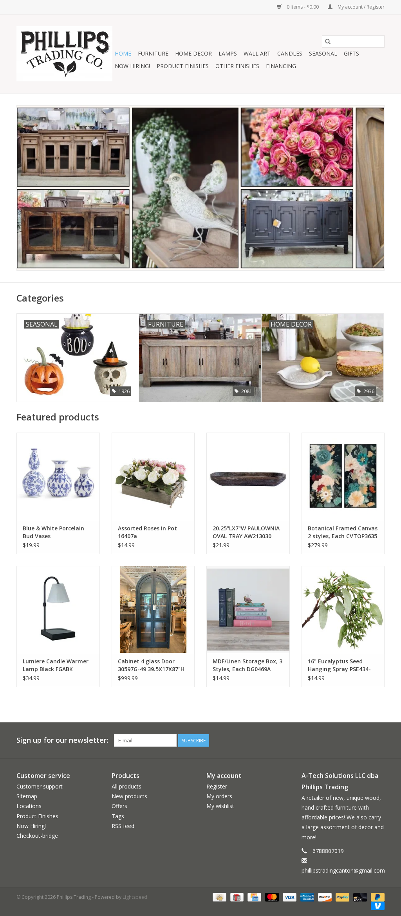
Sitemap (26, 796)
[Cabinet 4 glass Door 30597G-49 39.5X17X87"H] (153, 609)
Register (216, 786)
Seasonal (323, 53)
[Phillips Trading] (64, 53)
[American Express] (306, 897)
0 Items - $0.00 (302, 7)
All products (126, 786)
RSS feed (123, 826)
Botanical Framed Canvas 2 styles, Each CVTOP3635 (343, 532)
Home (123, 53)
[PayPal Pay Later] (376, 897)
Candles (289, 53)
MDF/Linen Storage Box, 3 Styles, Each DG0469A (247, 665)
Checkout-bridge (37, 835)
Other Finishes (237, 66)
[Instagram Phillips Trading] (378, 740)
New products (129, 796)
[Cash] (218, 897)
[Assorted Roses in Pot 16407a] (153, 476)
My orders (219, 796)
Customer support (39, 786)
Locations (29, 806)
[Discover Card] (324, 897)
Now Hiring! (132, 66)
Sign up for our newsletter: (62, 740)
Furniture (153, 53)
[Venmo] (376, 905)
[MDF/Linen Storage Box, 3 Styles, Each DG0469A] (248, 609)
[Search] (328, 41)
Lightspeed (135, 897)
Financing (281, 66)
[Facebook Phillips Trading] (364, 740)
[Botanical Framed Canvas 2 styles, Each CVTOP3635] (343, 476)
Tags (118, 816)
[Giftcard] (236, 897)
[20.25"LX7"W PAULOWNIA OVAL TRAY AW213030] (248, 476)
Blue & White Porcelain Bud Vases (53, 532)
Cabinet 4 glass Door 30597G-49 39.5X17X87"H (151, 665)
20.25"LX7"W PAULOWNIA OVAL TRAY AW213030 (246, 532)
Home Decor (193, 53)
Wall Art (257, 53)
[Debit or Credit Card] (359, 897)
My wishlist (220, 806)
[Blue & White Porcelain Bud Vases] (58, 476)
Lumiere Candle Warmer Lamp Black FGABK (56, 665)
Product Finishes (183, 66)
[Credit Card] (253, 897)
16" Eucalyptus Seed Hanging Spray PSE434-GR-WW (339, 665)
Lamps (228, 53)
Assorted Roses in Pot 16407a (147, 532)
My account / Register (360, 7)
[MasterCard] (271, 897)
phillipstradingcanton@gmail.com (343, 870)
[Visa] (289, 897)
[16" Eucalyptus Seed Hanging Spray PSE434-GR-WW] (343, 609)
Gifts (351, 53)
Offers (119, 806)
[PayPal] (341, 897)
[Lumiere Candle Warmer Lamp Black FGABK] (58, 609)
